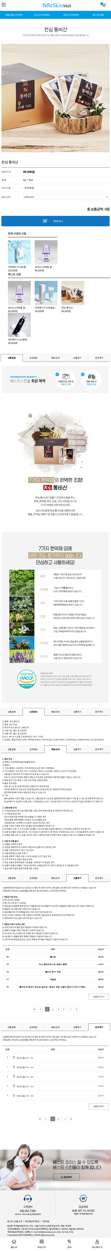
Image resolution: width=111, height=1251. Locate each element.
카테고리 (5, 5)
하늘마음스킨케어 (14, 15)
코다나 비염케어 (71, 15)
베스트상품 (98, 15)
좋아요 (53, 956)
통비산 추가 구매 (53, 971)
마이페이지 (97, 1247)
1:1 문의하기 (66, 1177)
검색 (69, 1247)
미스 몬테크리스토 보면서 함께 (53, 964)
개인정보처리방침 (32, 1221)
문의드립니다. (23, 1057)
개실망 (53, 979)
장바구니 (58, 221)
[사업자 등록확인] (41, 1228)
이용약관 (45, 1221)
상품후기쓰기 (98, 996)
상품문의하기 (98, 1106)
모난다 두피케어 (42, 15)
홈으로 (14, 1247)
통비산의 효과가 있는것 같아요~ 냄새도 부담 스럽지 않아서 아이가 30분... (52, 986)
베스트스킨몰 (56, 5)
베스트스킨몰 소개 (14, 1221)
